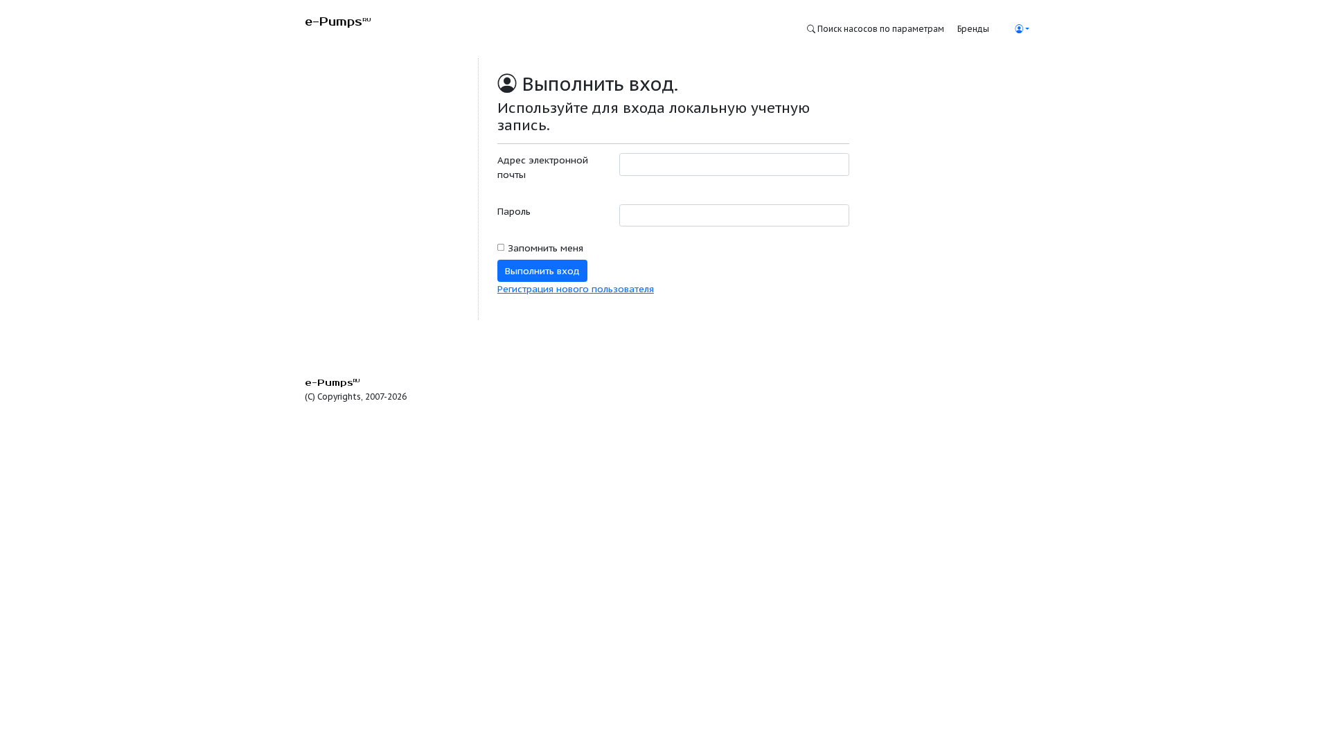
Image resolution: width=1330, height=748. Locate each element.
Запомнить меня (545, 248)
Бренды (973, 29)
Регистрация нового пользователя (575, 289)
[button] (1021, 28)
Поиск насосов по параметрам (879, 29)
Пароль (514, 211)
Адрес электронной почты (542, 167)
